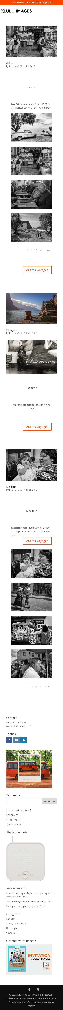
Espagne (11, 330)
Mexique (11, 486)
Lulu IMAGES (15, 66)
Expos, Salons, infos (16, 923)
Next (47, 250)
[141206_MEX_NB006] (31, 678)
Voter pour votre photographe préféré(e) (26, 906)
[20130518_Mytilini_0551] (31, 208)
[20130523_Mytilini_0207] (31, 242)
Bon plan (10, 918)
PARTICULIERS (13, 824)
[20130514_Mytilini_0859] (31, 141)
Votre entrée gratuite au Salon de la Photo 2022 (30, 901)
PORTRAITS (12, 815)
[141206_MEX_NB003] (31, 611)
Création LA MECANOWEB (20, 998)
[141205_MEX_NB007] (31, 644)
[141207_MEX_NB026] (31, 577)
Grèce (9, 63)
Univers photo (13, 928)
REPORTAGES (13, 819)
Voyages (10, 932)
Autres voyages (37, 270)
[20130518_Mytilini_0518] (31, 175)
